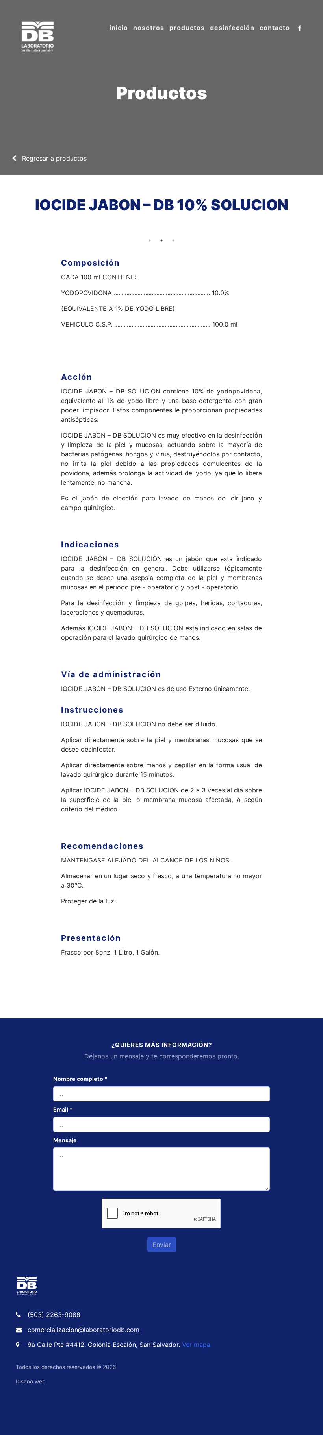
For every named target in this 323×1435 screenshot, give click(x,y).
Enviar (161, 1244)
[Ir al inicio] (27, 1285)
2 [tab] (161, 240)
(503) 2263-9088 (54, 1315)
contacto (275, 27)
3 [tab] (173, 240)
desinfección (232, 27)
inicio (119, 27)
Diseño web (30, 1381)
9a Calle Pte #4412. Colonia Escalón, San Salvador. (119, 1344)
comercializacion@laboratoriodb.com (83, 1329)
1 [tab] (150, 240)
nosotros (148, 27)
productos (187, 27)
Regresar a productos (51, 158)
